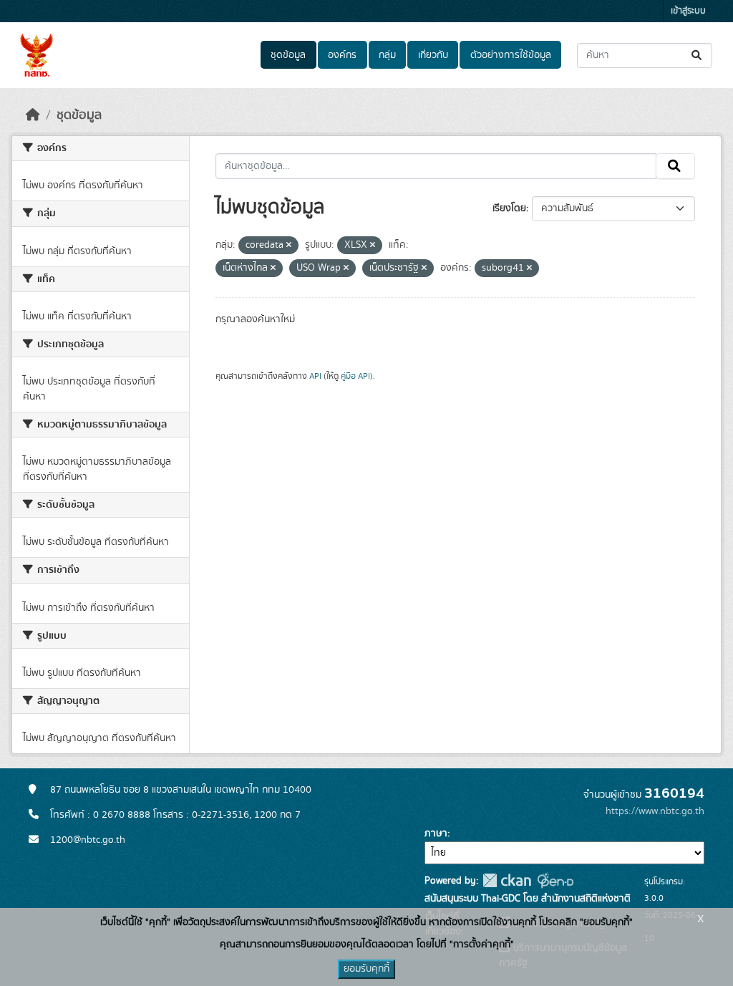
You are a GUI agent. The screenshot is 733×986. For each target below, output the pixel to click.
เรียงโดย (509, 208)
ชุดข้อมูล (288, 55)
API (315, 375)
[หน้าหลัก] (33, 115)
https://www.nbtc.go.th (655, 811)
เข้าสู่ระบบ (688, 11)
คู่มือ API (355, 375)
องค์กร (342, 55)
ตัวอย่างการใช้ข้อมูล (510, 55)
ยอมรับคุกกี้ (366, 969)
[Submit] (697, 55)
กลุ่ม (387, 55)
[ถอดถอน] (288, 245)
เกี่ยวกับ (433, 55)
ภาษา (435, 833)
